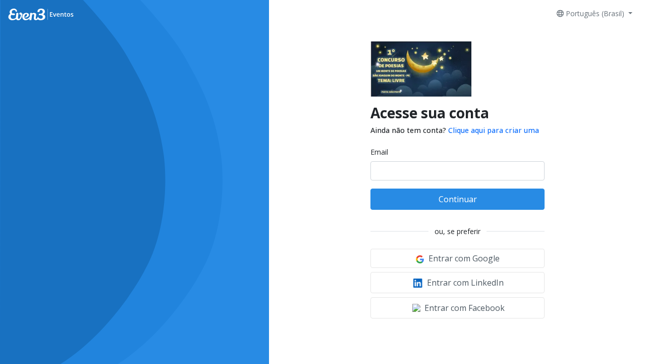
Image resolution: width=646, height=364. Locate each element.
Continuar (458, 199)
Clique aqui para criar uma (493, 130)
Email (379, 152)
